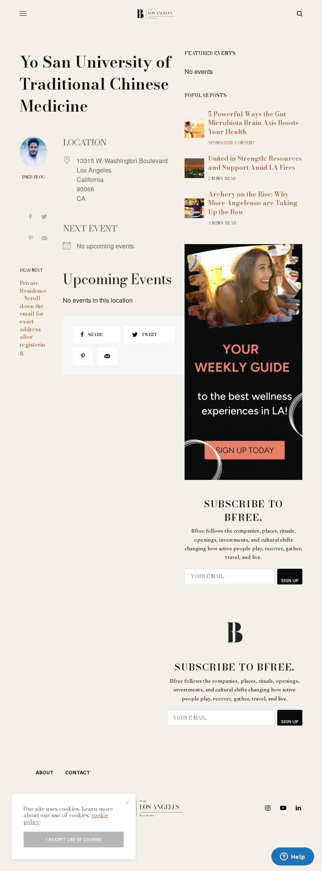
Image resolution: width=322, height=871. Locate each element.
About (44, 772)
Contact (77, 772)
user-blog (33, 177)
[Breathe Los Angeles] (161, 14)
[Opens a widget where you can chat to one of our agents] (292, 857)
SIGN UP (289, 580)
